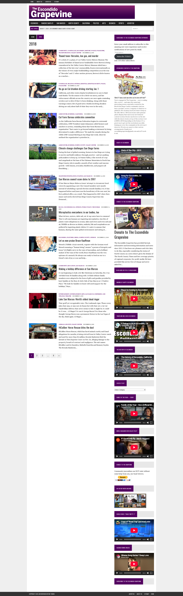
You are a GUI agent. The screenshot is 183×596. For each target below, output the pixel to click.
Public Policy (87, 207)
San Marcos (61, 23)
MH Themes (52, 594)
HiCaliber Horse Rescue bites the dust (76, 327)
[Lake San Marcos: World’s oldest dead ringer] (43, 307)
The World (96, 207)
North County (74, 23)
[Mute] (148, 168)
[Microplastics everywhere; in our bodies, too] (43, 220)
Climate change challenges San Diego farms (79, 148)
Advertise (48, 2)
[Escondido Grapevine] (91, 12)
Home (32, 2)
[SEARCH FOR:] (142, 28)
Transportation (65, 52)
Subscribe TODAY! (124, 56)
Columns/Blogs (69, 207)
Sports (121, 23)
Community (63, 50)
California (86, 23)
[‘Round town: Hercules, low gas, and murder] (43, 63)
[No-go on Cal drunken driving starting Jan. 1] (43, 97)
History (88, 50)
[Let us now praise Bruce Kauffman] (43, 250)
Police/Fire (100, 50)
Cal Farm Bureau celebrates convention (77, 117)
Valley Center (76, 52)
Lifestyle (83, 83)
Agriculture (63, 114)
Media (76, 237)
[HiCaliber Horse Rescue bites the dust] (43, 337)
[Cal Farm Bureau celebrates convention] (43, 127)
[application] (134, 159)
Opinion (78, 207)
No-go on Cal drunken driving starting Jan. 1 (79, 89)
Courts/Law (72, 50)
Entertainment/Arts (77, 294)
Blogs (61, 207)
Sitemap (56, 2)
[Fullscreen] (151, 168)
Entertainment (64, 294)
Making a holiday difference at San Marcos (78, 269)
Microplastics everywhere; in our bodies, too (79, 212)
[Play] (117, 168)
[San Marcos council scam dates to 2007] (43, 189)
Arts (104, 23)
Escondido (34, 23)
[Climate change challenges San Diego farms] (43, 158)
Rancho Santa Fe (47, 23)
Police (93, 50)
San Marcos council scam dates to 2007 (77, 179)
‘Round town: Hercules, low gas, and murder (78, 56)
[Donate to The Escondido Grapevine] (134, 227)
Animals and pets (65, 324)
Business (112, 23)
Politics (96, 23)
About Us (39, 2)
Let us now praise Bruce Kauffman (74, 240)
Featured (70, 237)
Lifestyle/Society (94, 83)
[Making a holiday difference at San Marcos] (43, 278)
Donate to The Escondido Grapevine (127, 202)
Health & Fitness (74, 83)
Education (71, 265)
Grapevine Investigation (68, 176)
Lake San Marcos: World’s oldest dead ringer (79, 299)
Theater (68, 296)
